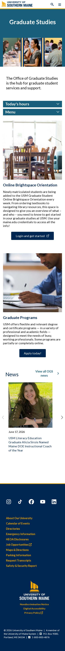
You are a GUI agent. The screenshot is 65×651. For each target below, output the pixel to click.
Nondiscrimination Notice (34, 604)
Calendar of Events (18, 523)
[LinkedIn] (54, 502)
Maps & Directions (17, 550)
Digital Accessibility (34, 608)
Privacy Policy (32, 612)
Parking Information (18, 555)
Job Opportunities (17, 544)
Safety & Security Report (21, 565)
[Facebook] (32, 502)
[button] (62, 417)
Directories (13, 528)
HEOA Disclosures (17, 539)
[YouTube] (43, 502)
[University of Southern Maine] (34, 589)
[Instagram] (9, 502)
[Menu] (59, 4)
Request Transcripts (18, 560)
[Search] (52, 4)
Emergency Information (20, 534)
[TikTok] (20, 502)
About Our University (19, 518)
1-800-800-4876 (41, 637)
